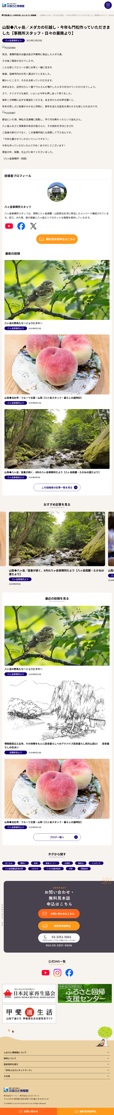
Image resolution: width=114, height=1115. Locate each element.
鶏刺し (23, 863)
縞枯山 (80, 863)
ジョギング (96, 863)
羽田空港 (84, 868)
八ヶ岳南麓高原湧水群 (14, 868)
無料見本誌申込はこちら (60, 239)
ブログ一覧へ (57, 837)
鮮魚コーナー (51, 863)
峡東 (36, 863)
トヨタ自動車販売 (53, 868)
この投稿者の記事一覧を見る (57, 487)
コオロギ (34, 868)
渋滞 (70, 868)
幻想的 (67, 863)
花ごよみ (8, 863)
